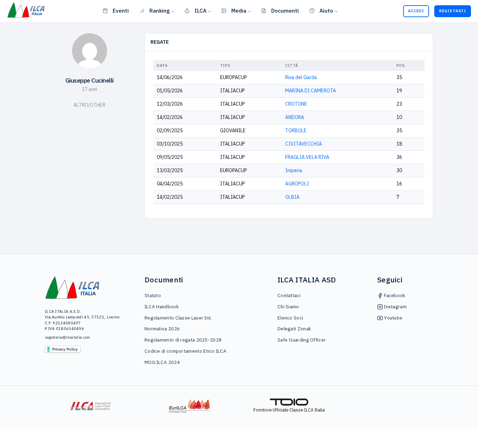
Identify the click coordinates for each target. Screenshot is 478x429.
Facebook (394, 295)
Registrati (452, 10)
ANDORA (294, 117)
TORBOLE (296, 130)
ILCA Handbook (162, 306)
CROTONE (296, 104)
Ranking (159, 10)
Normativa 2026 (162, 328)
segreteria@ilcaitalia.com (67, 337)
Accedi (416, 10)
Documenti (285, 10)
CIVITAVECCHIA (303, 144)
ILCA (200, 10)
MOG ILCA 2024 (162, 362)
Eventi (121, 10)
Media (238, 10)
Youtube (392, 318)
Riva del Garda (301, 77)
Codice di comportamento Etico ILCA (185, 351)
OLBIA (292, 197)
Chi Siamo (288, 306)
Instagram (395, 306)
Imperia (293, 170)
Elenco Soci (290, 318)
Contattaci (289, 295)
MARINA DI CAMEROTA (310, 90)
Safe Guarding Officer (301, 340)
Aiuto (326, 10)
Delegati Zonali (294, 328)
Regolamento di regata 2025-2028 (183, 340)
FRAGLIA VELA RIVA (307, 157)
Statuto (153, 295)
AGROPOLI (297, 184)
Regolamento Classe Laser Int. (178, 318)
